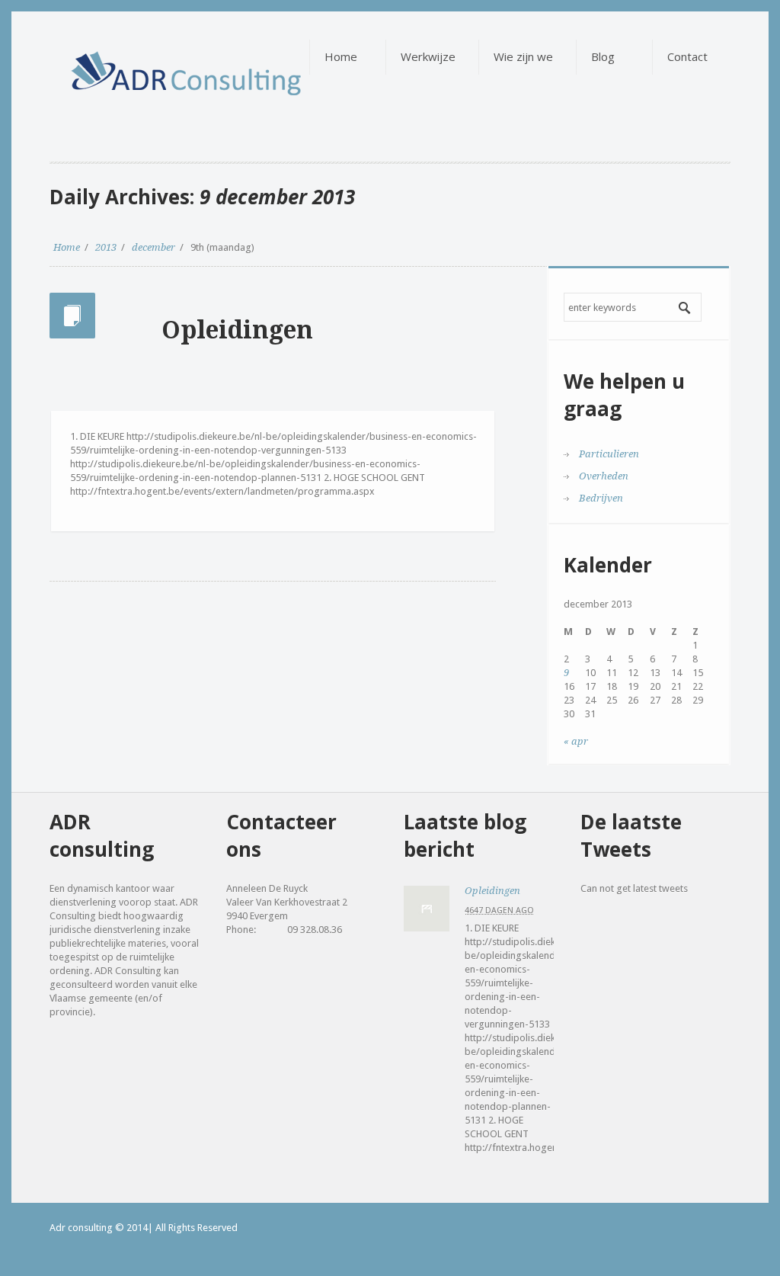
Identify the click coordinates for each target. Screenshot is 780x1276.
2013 (106, 247)
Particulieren (609, 454)
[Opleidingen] (426, 908)
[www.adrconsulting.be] (145, 61)
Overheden (603, 476)
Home (66, 247)
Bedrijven (601, 498)
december (153, 247)
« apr (576, 741)
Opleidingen (237, 330)
